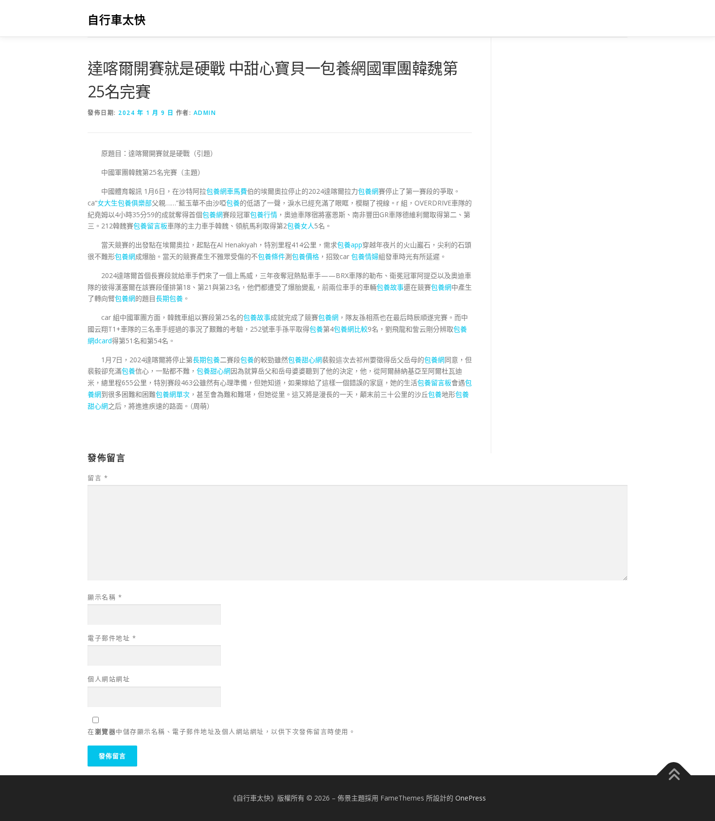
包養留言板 (150, 225)
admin (205, 113)
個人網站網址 (109, 678)
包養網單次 (173, 394)
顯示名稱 (105, 597)
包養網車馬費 (226, 191)
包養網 (368, 191)
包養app (349, 244)
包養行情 (263, 214)
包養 (233, 202)
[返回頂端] (674, 775)
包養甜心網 (305, 359)
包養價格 (305, 256)
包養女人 (300, 225)
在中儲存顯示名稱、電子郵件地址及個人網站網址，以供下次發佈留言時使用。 (222, 731)
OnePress (470, 797)
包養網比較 (351, 329)
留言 (98, 477)
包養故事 (390, 287)
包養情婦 (364, 256)
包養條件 (271, 256)
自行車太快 (117, 19)
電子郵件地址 (112, 638)
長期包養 (169, 298)
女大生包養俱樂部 (124, 202)
